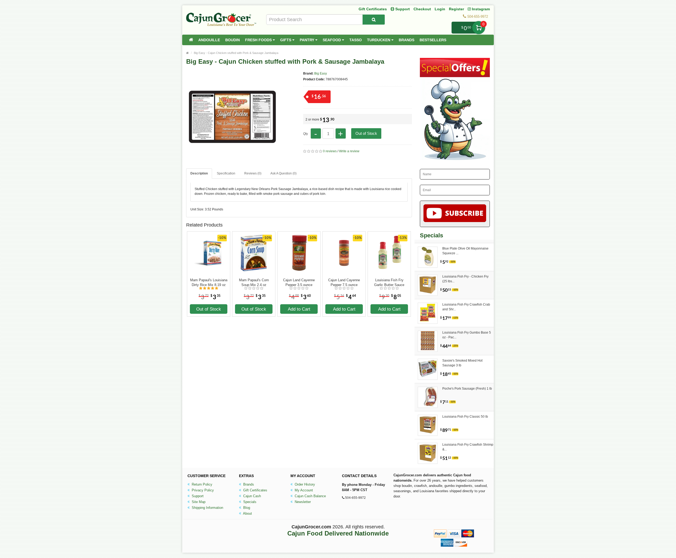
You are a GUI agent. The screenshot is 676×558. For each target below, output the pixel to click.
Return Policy (201, 484)
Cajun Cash (251, 496)
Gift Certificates (373, 9)
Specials (249, 502)
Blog (246, 508)
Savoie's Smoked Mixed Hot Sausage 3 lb (462, 363)
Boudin (232, 40)
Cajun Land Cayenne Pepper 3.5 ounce (299, 282)
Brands (406, 40)
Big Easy (320, 73)
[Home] (191, 40)
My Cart (478, 27)
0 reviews (330, 151)
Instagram (480, 9)
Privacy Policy (202, 490)
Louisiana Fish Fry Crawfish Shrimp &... (467, 447)
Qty (305, 134)
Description (199, 173)
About (247, 513)
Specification (226, 173)
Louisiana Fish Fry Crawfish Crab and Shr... (466, 307)
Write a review (349, 151)
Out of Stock (366, 133)
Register (456, 9)
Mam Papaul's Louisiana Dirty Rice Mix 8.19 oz (208, 282)
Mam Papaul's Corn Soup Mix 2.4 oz (254, 282)
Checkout (422, 9)
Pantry (307, 40)
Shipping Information (207, 508)
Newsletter (302, 502)
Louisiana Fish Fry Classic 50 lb (465, 416)
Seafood (332, 40)
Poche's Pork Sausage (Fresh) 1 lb (467, 388)
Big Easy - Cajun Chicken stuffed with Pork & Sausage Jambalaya (236, 52)
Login (440, 9)
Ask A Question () (283, 173)
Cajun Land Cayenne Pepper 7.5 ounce (344, 282)
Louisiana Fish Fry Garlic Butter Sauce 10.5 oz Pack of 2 (389, 282)
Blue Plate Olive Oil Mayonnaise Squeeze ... (465, 251)
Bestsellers (433, 40)
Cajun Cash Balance (310, 496)
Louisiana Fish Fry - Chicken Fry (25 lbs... (465, 279)
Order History (304, 484)
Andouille (209, 40)
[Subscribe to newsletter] (455, 214)
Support (197, 496)
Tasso (355, 40)
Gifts (286, 40)
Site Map (198, 502)
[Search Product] (374, 20)
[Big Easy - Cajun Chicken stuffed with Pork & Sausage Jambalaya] (232, 161)
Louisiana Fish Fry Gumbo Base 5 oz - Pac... (466, 335)
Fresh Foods (259, 40)
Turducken (379, 40)
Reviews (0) (252, 173)
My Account (303, 490)
